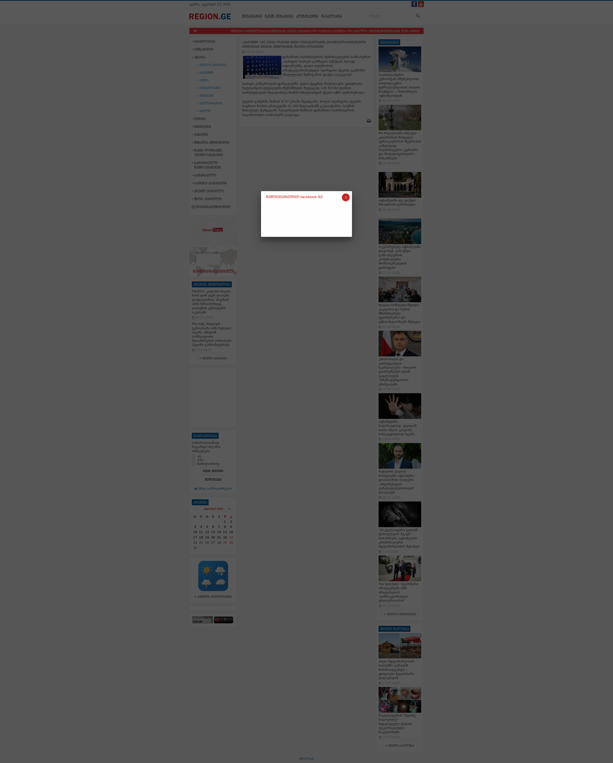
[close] (346, 197)
